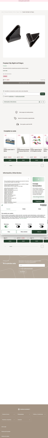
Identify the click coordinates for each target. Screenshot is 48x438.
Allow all (39, 231)
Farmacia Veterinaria (8, 12)
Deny (9, 231)
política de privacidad (20, 96)
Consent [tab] (8, 208)
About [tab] (39, 208)
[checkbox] (3, 96)
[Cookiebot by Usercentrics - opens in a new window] (41, 205)
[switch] (18, 227)
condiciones (11, 96)
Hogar (17, 12)
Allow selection (24, 231)
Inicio (3, 12)
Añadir (10, 160)
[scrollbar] (24, 165)
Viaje (21, 12)
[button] (24, 414)
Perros (14, 12)
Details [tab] (24, 208)
